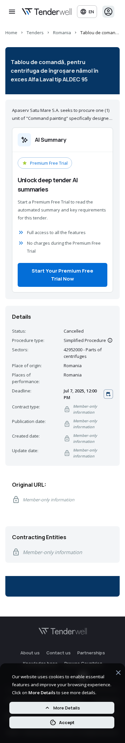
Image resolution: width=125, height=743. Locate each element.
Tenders (35, 33)
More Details (66, 708)
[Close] (118, 674)
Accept (66, 722)
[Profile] (108, 12)
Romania (62, 33)
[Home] (47, 11)
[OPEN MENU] (12, 12)
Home (11, 33)
